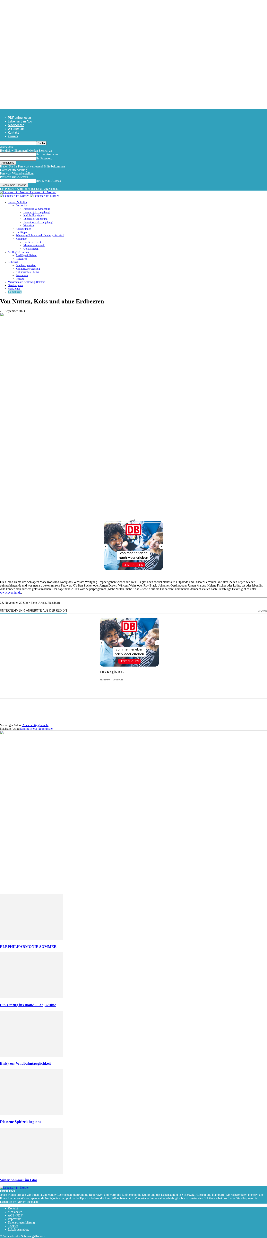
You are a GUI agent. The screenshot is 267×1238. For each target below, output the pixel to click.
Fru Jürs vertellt (32, 242)
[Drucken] (48, 707)
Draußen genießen (26, 265)
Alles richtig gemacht (35, 725)
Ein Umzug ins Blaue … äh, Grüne (28, 1005)
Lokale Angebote (18, 1229)
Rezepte (20, 278)
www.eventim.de (10, 592)
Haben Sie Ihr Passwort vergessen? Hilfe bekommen (32, 166)
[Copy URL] (62, 707)
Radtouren (21, 258)
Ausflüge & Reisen (18, 252)
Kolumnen (21, 238)
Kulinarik (13, 262)
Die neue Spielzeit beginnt (20, 1122)
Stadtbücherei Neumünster (36, 728)
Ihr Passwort (44, 158)
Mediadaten (16, 125)
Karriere (13, 136)
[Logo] (15, 195)
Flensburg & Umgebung (36, 208)
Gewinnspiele (15, 285)
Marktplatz (14, 288)
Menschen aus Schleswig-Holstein (26, 282)
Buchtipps (21, 232)
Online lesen (15, 292)
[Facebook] (6, 707)
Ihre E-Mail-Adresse (48, 180)
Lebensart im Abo (20, 121)
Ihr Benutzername (47, 154)
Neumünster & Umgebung (38, 222)
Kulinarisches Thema (27, 272)
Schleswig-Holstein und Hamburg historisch (40, 235)
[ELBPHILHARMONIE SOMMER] (31, 939)
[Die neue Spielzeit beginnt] (31, 1114)
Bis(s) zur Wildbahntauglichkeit (25, 1063)
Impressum (14, 1219)
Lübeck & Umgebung (35, 218)
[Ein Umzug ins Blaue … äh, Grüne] (31, 997)
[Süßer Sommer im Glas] (31, 1172)
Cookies (13, 1226)
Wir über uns (16, 129)
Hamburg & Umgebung (36, 212)
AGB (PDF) (15, 1215)
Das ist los (21, 205)
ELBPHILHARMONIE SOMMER (28, 947)
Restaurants (22, 275)
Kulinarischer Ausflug (28, 268)
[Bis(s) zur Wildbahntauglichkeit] (31, 1055)
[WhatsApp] (20, 707)
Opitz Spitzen (31, 248)
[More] (77, 707)
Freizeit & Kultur (17, 202)
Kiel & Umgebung (33, 215)
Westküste (28, 225)
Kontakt (13, 132)
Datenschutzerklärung (13, 170)
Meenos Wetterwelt (34, 245)
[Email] (34, 707)
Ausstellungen (23, 228)
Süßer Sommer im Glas (18, 1180)
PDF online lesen (19, 118)
